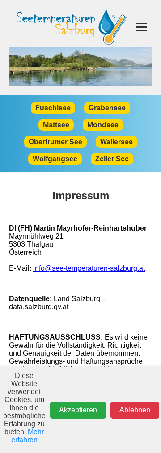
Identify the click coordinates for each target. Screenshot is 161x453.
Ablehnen (134, 410)
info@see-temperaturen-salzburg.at (89, 268)
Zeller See (112, 159)
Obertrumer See (55, 142)
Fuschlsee (53, 108)
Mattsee (56, 125)
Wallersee (116, 142)
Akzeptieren (78, 410)
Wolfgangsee (55, 159)
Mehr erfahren (27, 436)
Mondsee (103, 125)
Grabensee (107, 108)
